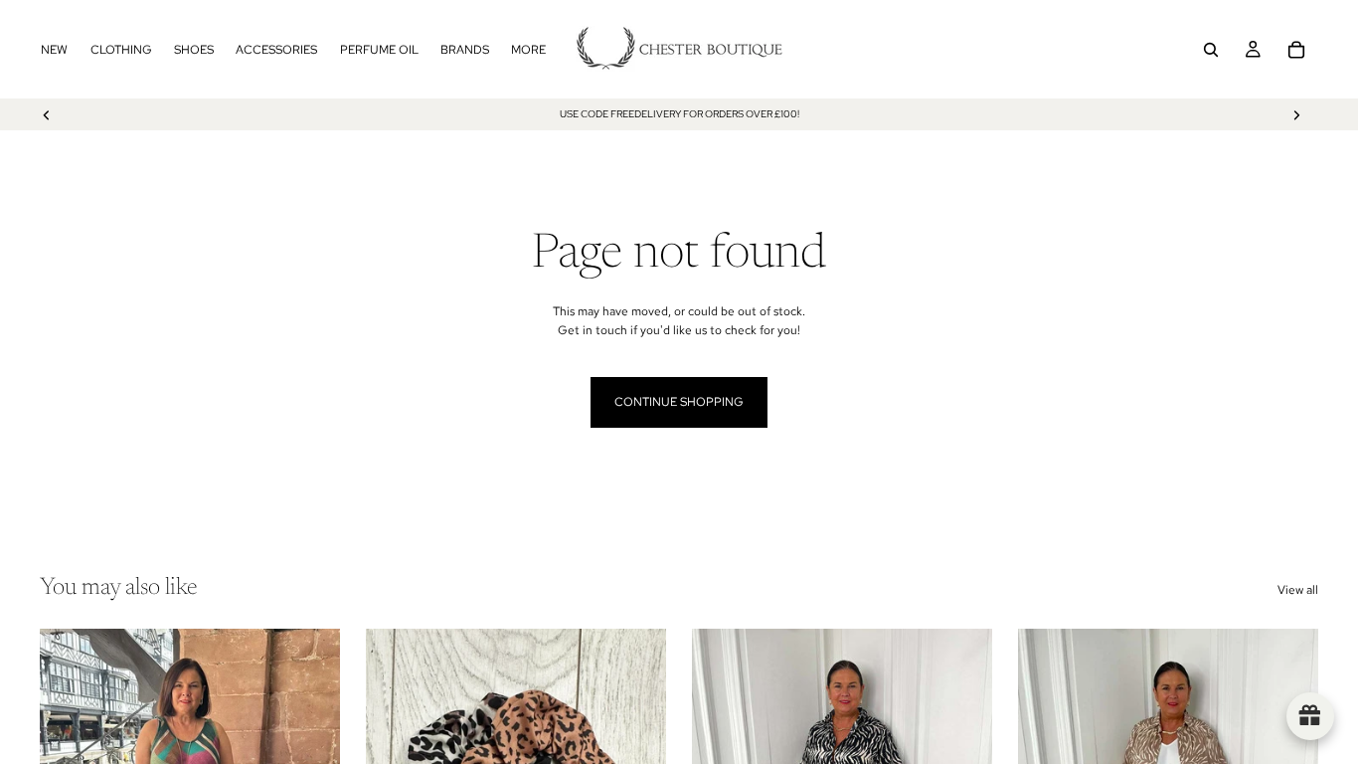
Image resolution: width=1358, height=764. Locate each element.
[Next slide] (1296, 114)
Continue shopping (679, 402)
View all (1297, 590)
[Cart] (1296, 50)
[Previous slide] (47, 114)
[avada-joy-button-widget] (1310, 716)
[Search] (1211, 50)
